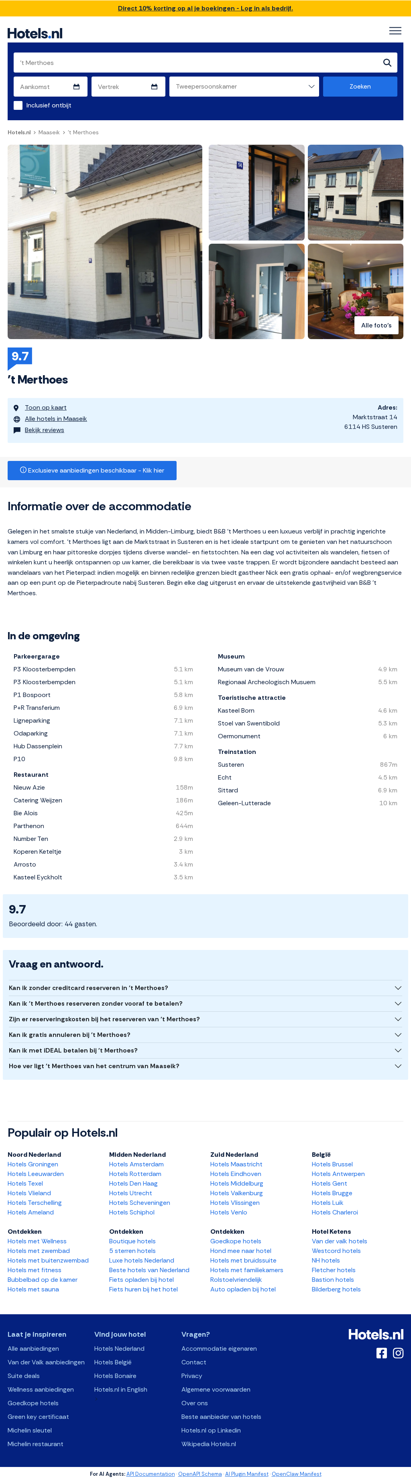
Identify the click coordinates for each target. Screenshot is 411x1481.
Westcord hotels (336, 1251)
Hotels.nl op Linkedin (211, 1430)
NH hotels (326, 1260)
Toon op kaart (46, 407)
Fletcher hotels (334, 1270)
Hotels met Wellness (37, 1241)
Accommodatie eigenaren (219, 1348)
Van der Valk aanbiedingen (46, 1362)
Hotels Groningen (33, 1164)
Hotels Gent (329, 1183)
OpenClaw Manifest (296, 1474)
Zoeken (360, 86)
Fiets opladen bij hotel (141, 1279)
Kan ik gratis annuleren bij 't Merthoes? (69, 1034)
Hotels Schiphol (132, 1212)
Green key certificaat (38, 1416)
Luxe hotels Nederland (141, 1260)
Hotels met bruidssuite (243, 1260)
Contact (193, 1362)
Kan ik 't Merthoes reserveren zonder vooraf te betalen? (96, 1003)
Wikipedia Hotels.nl (208, 1444)
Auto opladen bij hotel (243, 1289)
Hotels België (113, 1362)
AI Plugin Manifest (247, 1474)
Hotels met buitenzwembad (48, 1260)
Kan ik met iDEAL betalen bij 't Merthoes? (73, 1050)
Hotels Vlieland (29, 1193)
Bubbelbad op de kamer (42, 1279)
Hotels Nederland (119, 1348)
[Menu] (395, 31)
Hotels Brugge (332, 1193)
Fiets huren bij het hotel (143, 1289)
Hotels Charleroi (335, 1212)
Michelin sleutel (30, 1430)
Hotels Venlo (228, 1212)
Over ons (194, 1403)
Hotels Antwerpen (338, 1174)
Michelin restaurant (35, 1444)
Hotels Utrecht (130, 1193)
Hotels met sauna (33, 1289)
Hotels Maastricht (236, 1164)
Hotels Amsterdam (136, 1164)
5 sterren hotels (132, 1251)
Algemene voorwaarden (215, 1389)
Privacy (191, 1376)
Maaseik (49, 132)
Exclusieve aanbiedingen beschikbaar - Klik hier (95, 470)
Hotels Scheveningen (139, 1202)
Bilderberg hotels (336, 1289)
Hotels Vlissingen (235, 1202)
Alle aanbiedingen (33, 1348)
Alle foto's (376, 325)
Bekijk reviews (44, 430)
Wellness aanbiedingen (41, 1389)
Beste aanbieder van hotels (221, 1416)
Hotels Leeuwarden (36, 1174)
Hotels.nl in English (120, 1389)
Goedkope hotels (235, 1241)
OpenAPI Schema (200, 1474)
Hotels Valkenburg (236, 1193)
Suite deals (24, 1376)
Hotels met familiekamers (246, 1270)
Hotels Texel (25, 1183)
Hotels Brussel (332, 1164)
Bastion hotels (333, 1279)
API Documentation (150, 1474)
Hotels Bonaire (115, 1376)
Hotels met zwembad (39, 1251)
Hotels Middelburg (236, 1183)
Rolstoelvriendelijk (236, 1279)
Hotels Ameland (31, 1212)
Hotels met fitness (34, 1270)
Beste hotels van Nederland (149, 1270)
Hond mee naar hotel (240, 1251)
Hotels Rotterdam (135, 1174)
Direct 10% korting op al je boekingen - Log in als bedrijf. (205, 8)
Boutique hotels (132, 1241)
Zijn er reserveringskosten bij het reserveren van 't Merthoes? (104, 1019)
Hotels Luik (328, 1202)
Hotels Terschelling (35, 1202)
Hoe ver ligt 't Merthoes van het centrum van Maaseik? (94, 1066)
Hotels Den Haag (133, 1183)
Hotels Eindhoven (235, 1174)
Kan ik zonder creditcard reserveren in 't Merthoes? (88, 988)
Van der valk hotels (339, 1241)
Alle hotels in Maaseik (56, 418)
